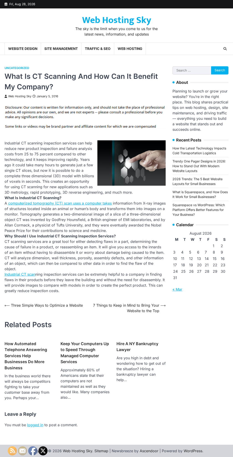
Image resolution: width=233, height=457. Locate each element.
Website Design (22, 48)
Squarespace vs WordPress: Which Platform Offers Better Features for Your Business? (198, 209)
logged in (35, 425)
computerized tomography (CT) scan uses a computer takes (60, 203)
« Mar (177, 289)
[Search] (225, 48)
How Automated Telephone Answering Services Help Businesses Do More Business (26, 355)
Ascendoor (149, 451)
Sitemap (101, 451)
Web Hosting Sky (116, 20)
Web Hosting (130, 48)
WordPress (193, 451)
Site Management (61, 48)
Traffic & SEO (98, 48)
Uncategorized (17, 68)
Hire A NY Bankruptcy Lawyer (137, 346)
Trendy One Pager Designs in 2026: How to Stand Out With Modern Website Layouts (199, 166)
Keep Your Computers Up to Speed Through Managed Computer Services (85, 352)
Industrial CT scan (20, 274)
